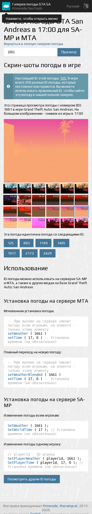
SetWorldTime (20, 430)
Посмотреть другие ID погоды (32, 479)
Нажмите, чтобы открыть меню (32, 18)
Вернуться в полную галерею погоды (33, 44)
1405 (61, 243)
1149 (43, 243)
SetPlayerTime (21, 463)
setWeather (18, 333)
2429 (47, 253)
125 (63, 78)
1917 (12, 253)
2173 (30, 253)
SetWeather (18, 425)
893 (27, 243)
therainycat (68, 506)
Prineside (50, 506)
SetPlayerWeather (24, 458)
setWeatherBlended (25, 375)
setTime (15, 338)
